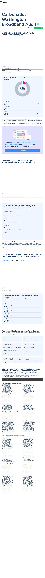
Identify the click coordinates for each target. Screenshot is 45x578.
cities (15, 372)
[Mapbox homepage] (4, 66)
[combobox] (22, 379)
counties (19, 372)
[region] (22, 52)
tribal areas (25, 372)
